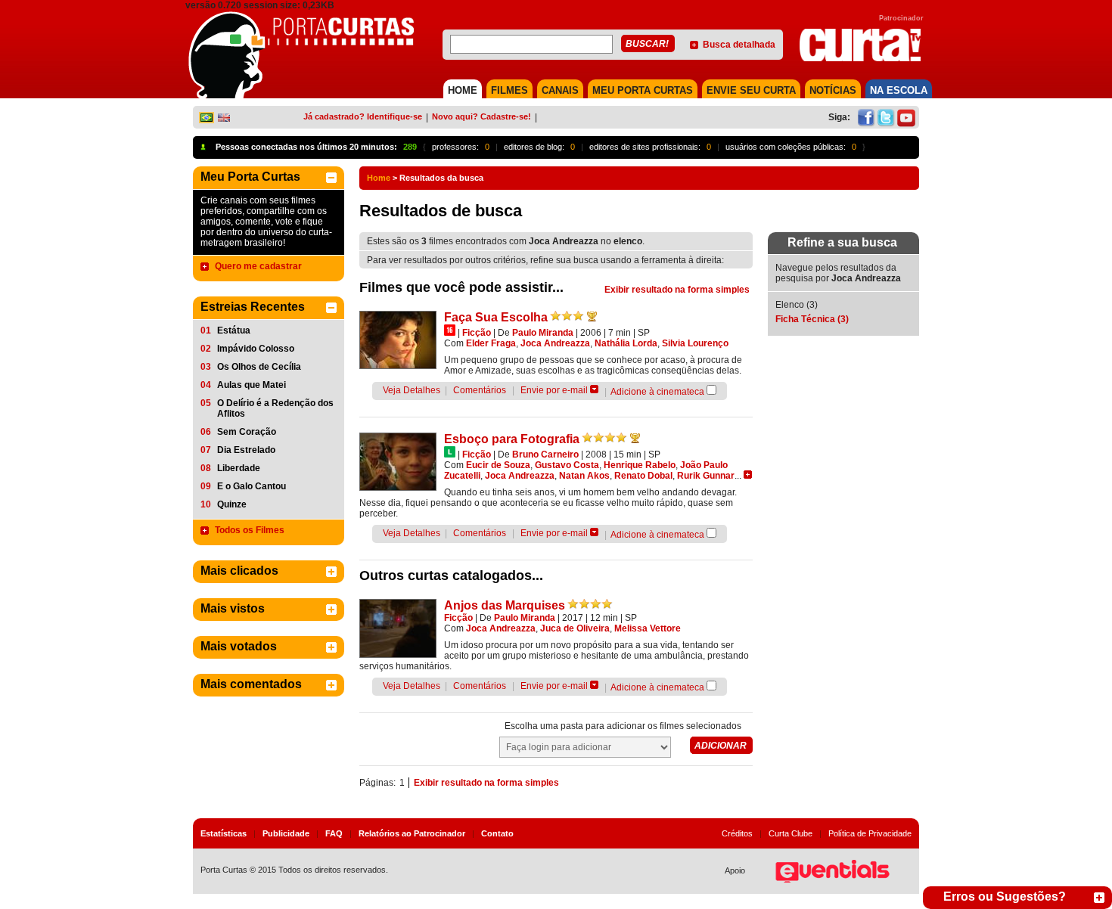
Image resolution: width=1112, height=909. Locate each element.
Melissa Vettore (647, 628)
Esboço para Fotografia (511, 439)
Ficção (476, 332)
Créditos (737, 833)
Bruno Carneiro (545, 454)
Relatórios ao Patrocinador (412, 833)
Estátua (233, 330)
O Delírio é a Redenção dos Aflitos (275, 408)
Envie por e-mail (554, 390)
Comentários (479, 390)
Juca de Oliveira (575, 628)
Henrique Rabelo (640, 465)
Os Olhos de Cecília (259, 366)
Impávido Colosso (255, 348)
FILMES (509, 90)
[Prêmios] (592, 316)
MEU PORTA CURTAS (642, 90)
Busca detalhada (739, 44)
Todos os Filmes (249, 530)
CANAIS (560, 90)
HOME (462, 90)
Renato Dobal (643, 475)
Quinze (232, 504)
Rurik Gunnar (706, 475)
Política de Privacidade (870, 833)
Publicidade (285, 833)
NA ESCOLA (898, 90)
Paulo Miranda (542, 332)
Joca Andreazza (555, 343)
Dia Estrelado (246, 450)
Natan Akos (584, 475)
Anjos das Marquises (504, 605)
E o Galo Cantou (251, 486)
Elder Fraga (491, 343)
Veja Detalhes (411, 390)
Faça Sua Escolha (496, 317)
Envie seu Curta (751, 90)
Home (378, 177)
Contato (497, 833)
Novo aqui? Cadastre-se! (481, 116)
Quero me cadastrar (258, 266)
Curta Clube (790, 833)
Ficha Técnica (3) (812, 319)
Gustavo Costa (567, 465)
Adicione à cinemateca (657, 391)
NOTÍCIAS (832, 90)
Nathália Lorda (626, 343)
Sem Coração (246, 432)
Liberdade (238, 468)
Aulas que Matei (251, 385)
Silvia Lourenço (695, 343)
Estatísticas (223, 833)
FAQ (334, 833)
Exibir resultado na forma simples (677, 289)
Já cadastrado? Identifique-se (362, 116)
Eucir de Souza (498, 465)
